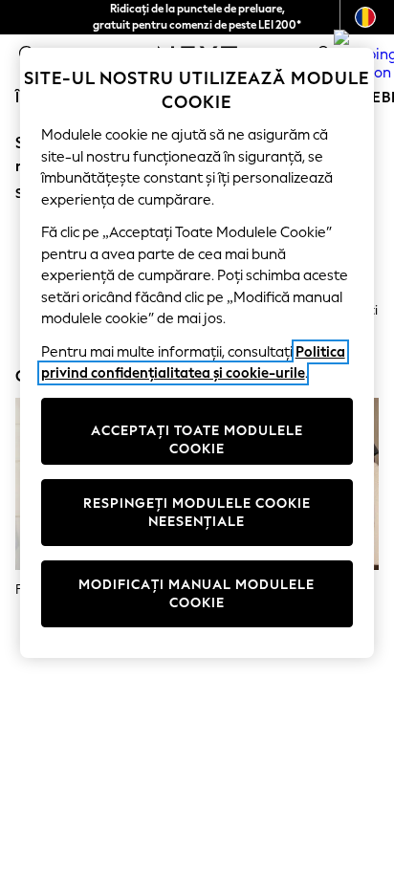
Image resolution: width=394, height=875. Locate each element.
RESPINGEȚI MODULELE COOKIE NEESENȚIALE (197, 513)
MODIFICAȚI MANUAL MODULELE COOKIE (196, 594)
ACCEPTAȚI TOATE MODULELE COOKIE (197, 440)
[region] (197, 353)
